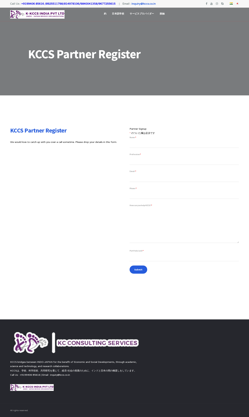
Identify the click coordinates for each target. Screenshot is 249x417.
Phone (133, 188)
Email (133, 171)
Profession (135, 154)
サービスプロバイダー (142, 13)
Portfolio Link (136, 250)
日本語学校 (118, 13)
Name (133, 137)
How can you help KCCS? (141, 205)
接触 (162, 13)
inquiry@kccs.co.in (143, 3)
